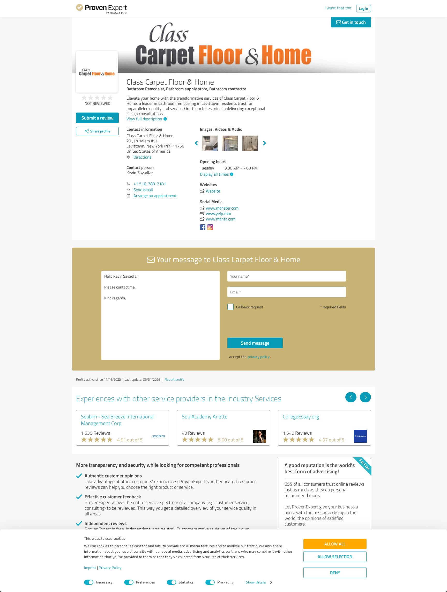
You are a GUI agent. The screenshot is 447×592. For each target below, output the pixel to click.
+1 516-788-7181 (149, 184)
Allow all (335, 544)
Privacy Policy (110, 567)
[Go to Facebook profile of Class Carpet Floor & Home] (203, 229)
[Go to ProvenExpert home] (101, 10)
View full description (144, 119)
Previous (196, 143)
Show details (256, 582)
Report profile (174, 379)
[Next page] (365, 397)
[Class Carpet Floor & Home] (97, 71)
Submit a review (97, 117)
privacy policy (259, 356)
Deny (335, 573)
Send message (255, 342)
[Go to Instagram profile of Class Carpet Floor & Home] (211, 229)
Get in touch (353, 22)
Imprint (90, 567)
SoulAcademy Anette (204, 416)
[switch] (128, 582)
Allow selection (335, 557)
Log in (363, 8)
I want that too (338, 8)
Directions (142, 157)
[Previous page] (350, 397)
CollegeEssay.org (301, 416)
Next (264, 143)
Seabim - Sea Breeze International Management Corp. (117, 420)
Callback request (249, 307)
